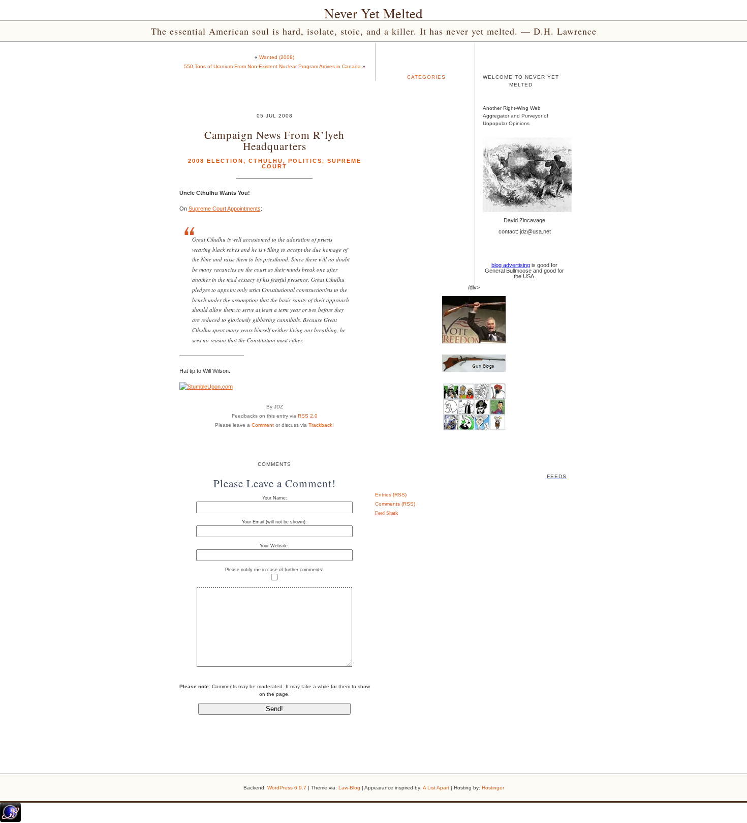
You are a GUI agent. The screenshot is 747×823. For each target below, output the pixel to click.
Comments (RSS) (395, 504)
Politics (305, 161)
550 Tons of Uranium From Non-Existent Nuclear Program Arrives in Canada (272, 66)
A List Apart (436, 787)
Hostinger (493, 787)
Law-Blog (349, 787)
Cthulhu (265, 161)
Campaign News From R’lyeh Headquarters (274, 140)
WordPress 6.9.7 (286, 787)
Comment (263, 425)
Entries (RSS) (391, 494)
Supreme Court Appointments (225, 208)
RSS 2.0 (308, 416)
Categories (426, 77)
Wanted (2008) (276, 57)
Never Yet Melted (373, 13)
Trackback (320, 425)
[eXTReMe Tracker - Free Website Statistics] (10, 820)
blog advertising (510, 265)
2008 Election (215, 161)
